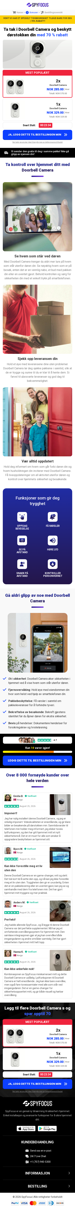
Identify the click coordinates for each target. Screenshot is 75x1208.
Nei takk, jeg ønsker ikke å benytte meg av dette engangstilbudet (37, 142)
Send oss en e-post (40, 1150)
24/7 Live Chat (38, 1156)
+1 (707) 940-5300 (40, 1161)
